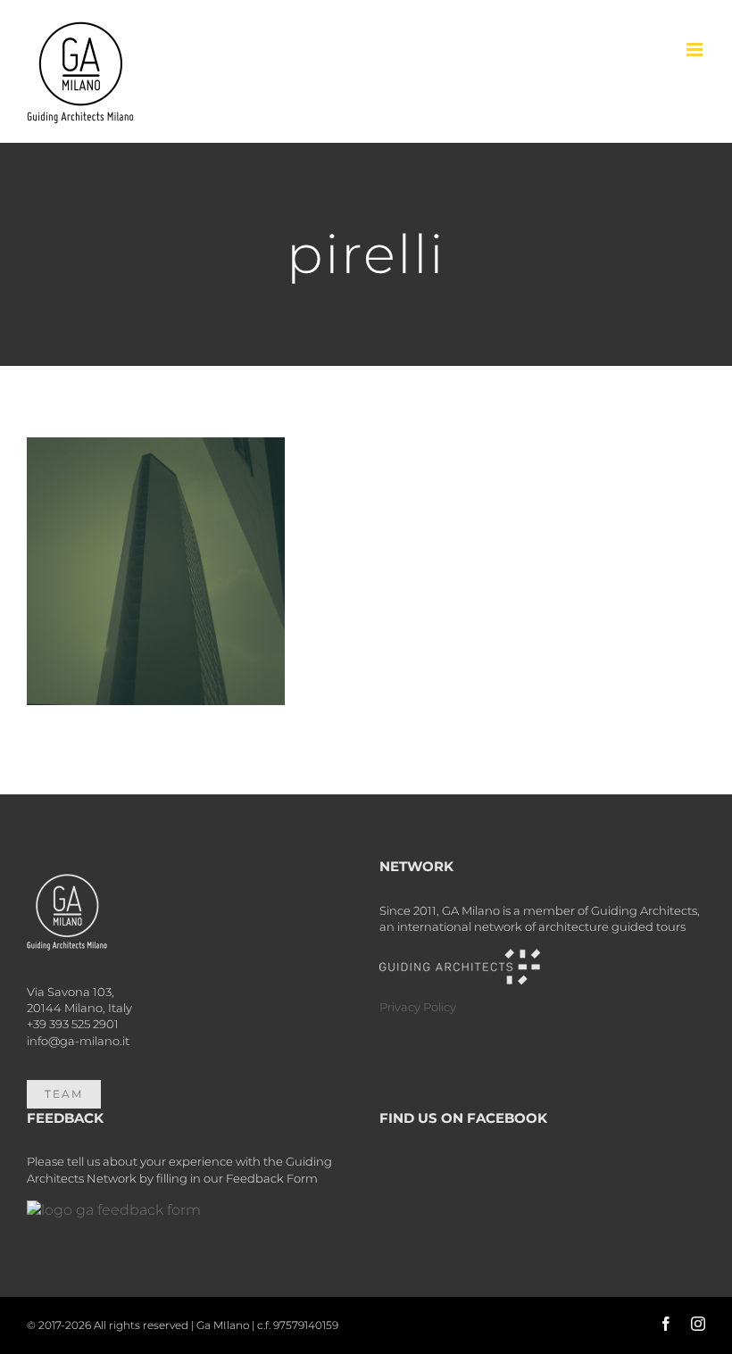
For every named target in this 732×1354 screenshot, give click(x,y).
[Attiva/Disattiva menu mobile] (695, 49)
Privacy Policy (417, 1007)
